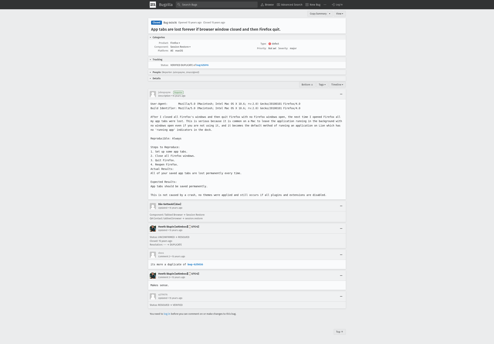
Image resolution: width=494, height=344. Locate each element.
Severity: (283, 48)
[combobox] (217, 5)
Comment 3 (164, 277)
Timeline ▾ (337, 84)
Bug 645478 (170, 22)
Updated (162, 208)
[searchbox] (217, 5)
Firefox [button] (175, 42)
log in (167, 313)
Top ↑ (339, 331)
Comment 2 (164, 256)
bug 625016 (202, 65)
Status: (164, 65)
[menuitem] (267, 5)
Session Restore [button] (180, 46)
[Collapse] (341, 94)
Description (164, 95)
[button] (337, 5)
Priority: (261, 48)
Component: (161, 46)
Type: (263, 43)
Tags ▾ (322, 84)
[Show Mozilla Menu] (153, 5)
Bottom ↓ (307, 84)
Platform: (163, 50)
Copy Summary (318, 13)
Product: (163, 42)
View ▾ (339, 13)
